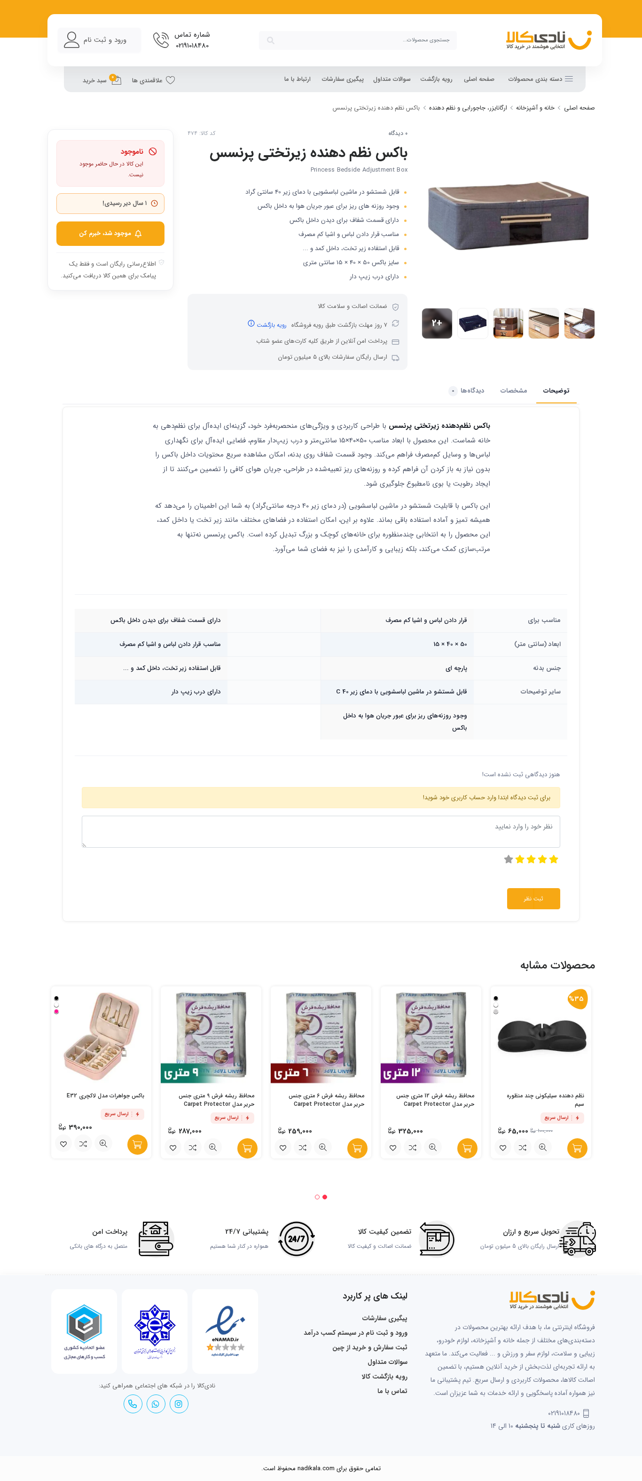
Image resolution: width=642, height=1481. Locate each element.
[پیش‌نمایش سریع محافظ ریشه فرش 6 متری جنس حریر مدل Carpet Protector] (323, 1147)
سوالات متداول (392, 79)
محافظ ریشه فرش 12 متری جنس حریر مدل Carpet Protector (435, 1100)
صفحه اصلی (479, 79)
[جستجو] (270, 40)
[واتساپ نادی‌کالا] (155, 1404)
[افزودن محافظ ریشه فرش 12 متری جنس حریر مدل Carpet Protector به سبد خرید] (467, 1148)
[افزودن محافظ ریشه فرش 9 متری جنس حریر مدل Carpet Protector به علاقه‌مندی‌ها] (172, 1147)
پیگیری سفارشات (343, 79)
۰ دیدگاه (398, 133)
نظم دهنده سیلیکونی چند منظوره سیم (545, 1100)
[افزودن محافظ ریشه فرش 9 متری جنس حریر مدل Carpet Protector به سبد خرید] (247, 1148)
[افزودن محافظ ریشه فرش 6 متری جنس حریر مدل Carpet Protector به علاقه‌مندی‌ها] (282, 1147)
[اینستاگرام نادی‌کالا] (178, 1404)
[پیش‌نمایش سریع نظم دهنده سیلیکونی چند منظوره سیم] (543, 1147)
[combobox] (357, 40)
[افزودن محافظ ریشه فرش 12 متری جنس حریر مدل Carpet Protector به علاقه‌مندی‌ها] (392, 1147)
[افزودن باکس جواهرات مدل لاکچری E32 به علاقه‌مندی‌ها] (63, 1143)
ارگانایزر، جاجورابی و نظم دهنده (468, 108)
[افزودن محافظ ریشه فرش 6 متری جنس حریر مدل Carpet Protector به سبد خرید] (357, 1148)
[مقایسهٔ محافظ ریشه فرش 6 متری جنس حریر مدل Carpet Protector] (303, 1147)
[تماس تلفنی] (132, 1404)
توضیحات (556, 391)
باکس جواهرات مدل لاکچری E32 (105, 1095)
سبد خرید (98, 79)
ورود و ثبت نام (105, 40)
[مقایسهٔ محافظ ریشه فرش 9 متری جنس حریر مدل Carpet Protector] (193, 1147)
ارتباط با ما (297, 79)
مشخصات (514, 391)
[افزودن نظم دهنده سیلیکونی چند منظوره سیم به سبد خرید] (577, 1148)
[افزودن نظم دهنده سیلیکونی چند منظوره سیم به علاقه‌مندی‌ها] (502, 1147)
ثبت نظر (533, 898)
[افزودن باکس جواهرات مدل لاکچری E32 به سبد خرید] (137, 1144)
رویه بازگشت (436, 79)
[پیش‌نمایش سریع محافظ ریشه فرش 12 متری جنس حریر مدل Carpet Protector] (433, 1147)
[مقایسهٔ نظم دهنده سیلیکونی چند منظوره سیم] (523, 1147)
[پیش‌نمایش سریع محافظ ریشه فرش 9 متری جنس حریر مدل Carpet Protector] (213, 1147)
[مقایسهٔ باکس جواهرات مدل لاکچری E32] (83, 1143)
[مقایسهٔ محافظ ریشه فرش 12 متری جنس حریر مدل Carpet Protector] (413, 1147)
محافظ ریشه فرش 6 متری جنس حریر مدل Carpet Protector (326, 1100)
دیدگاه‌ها (468, 391)
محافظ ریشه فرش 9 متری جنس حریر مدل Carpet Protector (216, 1100)
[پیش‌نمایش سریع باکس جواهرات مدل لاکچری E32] (103, 1143)
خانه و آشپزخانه (535, 108)
